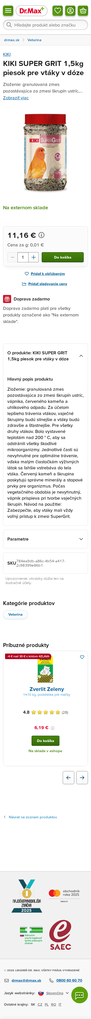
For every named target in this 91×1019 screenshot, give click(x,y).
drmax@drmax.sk (26, 980)
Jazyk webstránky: (19, 993)
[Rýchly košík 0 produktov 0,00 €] (83, 11)
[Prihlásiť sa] (70, 11)
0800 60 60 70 (69, 980)
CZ (40, 1004)
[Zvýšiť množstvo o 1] (34, 257)
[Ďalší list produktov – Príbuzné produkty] (82, 777)
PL (47, 1004)
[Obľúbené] (58, 11)
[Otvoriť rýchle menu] (8, 11)
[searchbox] (45, 25)
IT (60, 1004)
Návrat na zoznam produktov (33, 817)
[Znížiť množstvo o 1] (12, 257)
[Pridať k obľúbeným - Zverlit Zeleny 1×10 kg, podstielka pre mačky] (82, 657)
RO (53, 1004)
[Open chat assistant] (79, 995)
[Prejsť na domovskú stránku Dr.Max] (32, 10)
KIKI (7, 54)
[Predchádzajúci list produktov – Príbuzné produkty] (68, 777)
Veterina (15, 614)
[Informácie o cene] (41, 235)
